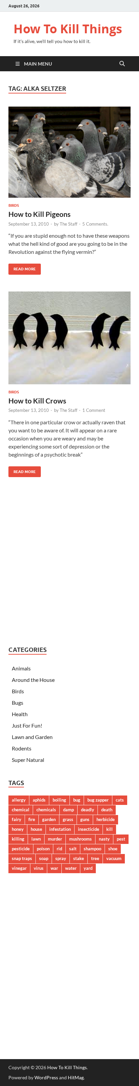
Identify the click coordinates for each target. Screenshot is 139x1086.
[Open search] (122, 64)
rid (59, 848)
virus (39, 868)
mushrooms (80, 839)
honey (18, 829)
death (106, 809)
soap (43, 858)
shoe (112, 848)
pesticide (21, 848)
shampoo (92, 848)
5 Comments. (95, 224)
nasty (104, 839)
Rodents (21, 748)
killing (18, 839)
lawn (36, 839)
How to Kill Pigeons (39, 214)
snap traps (22, 858)
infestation (60, 829)
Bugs (17, 702)
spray (60, 858)
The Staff (68, 224)
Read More (22, 267)
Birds (13, 205)
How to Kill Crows (37, 400)
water (71, 868)
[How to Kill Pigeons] (69, 152)
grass (68, 819)
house (36, 829)
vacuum (113, 858)
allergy (19, 800)
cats (120, 800)
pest (121, 839)
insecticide (88, 829)
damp (68, 809)
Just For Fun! (27, 725)
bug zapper (98, 800)
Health (20, 714)
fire (31, 819)
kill (109, 829)
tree (95, 858)
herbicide (105, 819)
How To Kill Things (67, 29)
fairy (16, 819)
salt (73, 848)
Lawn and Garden (32, 737)
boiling (59, 800)
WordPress (46, 1077)
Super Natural (28, 760)
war (54, 868)
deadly (87, 809)
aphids (39, 800)
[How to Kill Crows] (69, 338)
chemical (20, 809)
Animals (21, 668)
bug (76, 800)
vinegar (19, 868)
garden (49, 819)
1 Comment (93, 410)
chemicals (46, 809)
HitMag (76, 1077)
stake (78, 858)
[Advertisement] (69, 563)
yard (88, 868)
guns (84, 819)
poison (43, 848)
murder (55, 839)
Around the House (33, 679)
